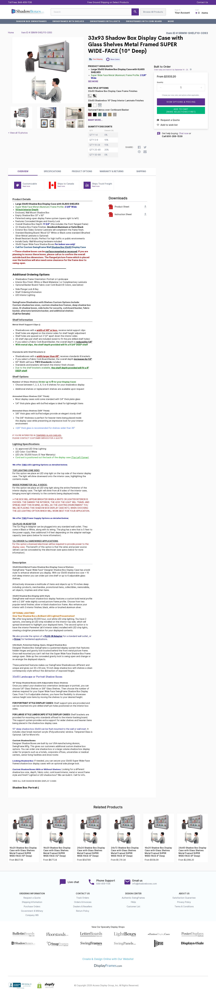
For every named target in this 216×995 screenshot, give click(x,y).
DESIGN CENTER (133, 893)
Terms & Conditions (184, 906)
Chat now (183, 133)
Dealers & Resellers (82, 906)
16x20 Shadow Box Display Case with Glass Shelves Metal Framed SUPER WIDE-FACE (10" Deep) (23, 852)
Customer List (133, 906)
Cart (197, 10)
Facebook (180, 985)
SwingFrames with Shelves (68, 21)
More (171, 21)
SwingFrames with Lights (105, 21)
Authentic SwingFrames (133, 898)
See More (93, 81)
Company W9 (31, 915)
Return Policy (82, 911)
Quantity (160, 82)
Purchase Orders (32, 906)
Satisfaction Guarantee (184, 898)
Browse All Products (153, 12)
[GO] (135, 11)
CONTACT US (83, 893)
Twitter (187, 985)
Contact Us (202, 2)
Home (11, 32)
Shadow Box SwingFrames (31, 21)
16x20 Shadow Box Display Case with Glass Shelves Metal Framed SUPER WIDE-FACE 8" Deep (158, 852)
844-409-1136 (25, 2)
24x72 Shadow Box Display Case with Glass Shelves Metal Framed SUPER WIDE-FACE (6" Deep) (125, 852)
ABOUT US (184, 893)
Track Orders (82, 898)
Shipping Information (32, 902)
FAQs (133, 902)
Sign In (177, 10)
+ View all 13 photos (18, 133)
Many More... (95, 120)
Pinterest (193, 985)
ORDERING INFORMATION (32, 893)
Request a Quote (32, 898)
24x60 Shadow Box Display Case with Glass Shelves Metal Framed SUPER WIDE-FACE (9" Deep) (192, 852)
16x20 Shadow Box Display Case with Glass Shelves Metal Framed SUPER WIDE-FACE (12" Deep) (57, 852)
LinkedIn (199, 985)
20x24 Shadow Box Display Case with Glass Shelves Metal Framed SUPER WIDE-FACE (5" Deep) (91, 852)
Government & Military (32, 911)
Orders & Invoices (82, 902)
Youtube (206, 985)
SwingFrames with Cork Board (144, 21)
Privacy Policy (184, 902)
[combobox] (95, 11)
